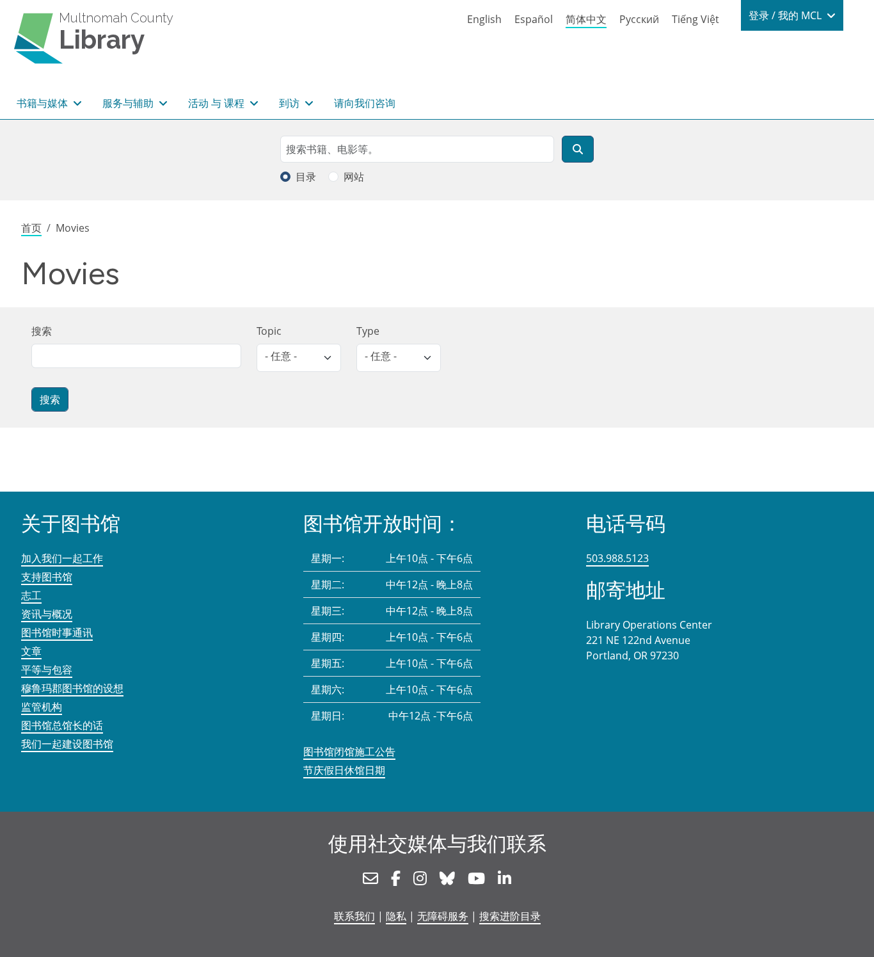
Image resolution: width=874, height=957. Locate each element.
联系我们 (354, 916)
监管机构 (41, 707)
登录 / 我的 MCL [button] (786, 15)
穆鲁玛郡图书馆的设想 (72, 688)
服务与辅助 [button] (129, 103)
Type (367, 331)
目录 (306, 177)
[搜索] (578, 149)
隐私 (396, 916)
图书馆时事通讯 (57, 632)
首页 (31, 228)
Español (533, 19)
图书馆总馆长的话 (62, 725)
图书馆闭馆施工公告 (349, 751)
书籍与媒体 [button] (43, 103)
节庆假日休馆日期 (344, 770)
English (484, 19)
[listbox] (299, 358)
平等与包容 (46, 670)
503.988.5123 (617, 558)
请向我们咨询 (364, 103)
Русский (639, 19)
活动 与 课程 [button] (217, 103)
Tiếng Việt (695, 19)
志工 (31, 595)
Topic (269, 331)
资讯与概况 (46, 614)
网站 (354, 177)
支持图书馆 (46, 577)
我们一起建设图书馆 (67, 744)
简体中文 (586, 19)
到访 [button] (290, 103)
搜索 (41, 331)
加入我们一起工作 (62, 558)
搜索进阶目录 (510, 916)
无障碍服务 (442, 916)
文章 (31, 651)
